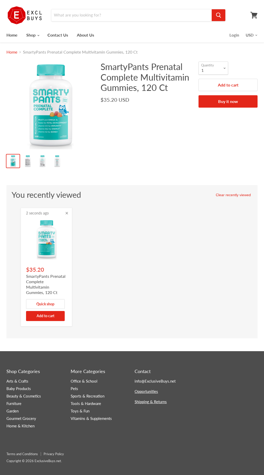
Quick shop (45, 304)
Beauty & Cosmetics (23, 396)
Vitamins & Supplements (91, 418)
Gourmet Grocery (21, 418)
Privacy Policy (54, 454)
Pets (74, 388)
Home (12, 34)
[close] (66, 213)
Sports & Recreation (87, 396)
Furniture (13, 403)
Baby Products (18, 388)
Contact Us (57, 34)
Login (234, 35)
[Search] (218, 15)
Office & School (84, 381)
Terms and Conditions (22, 454)
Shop (31, 34)
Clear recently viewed (233, 195)
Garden (12, 411)
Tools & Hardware (86, 403)
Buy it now (228, 101)
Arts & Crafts (17, 381)
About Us (85, 34)
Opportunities (146, 391)
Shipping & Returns (151, 401)
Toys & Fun (80, 411)
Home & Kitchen (20, 426)
